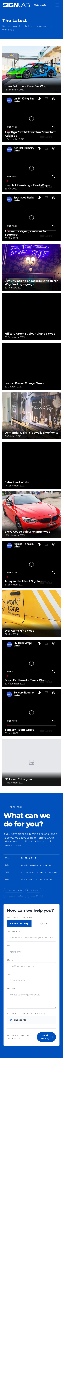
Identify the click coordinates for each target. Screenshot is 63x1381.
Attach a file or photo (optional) (26, 1014)
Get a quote (40, 5)
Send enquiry (45, 1037)
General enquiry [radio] (19, 923)
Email (10, 960)
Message (11, 989)
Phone (10, 974)
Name (9, 946)
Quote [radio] (43, 923)
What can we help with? (19, 917)
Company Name (14, 931)
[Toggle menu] (57, 5)
